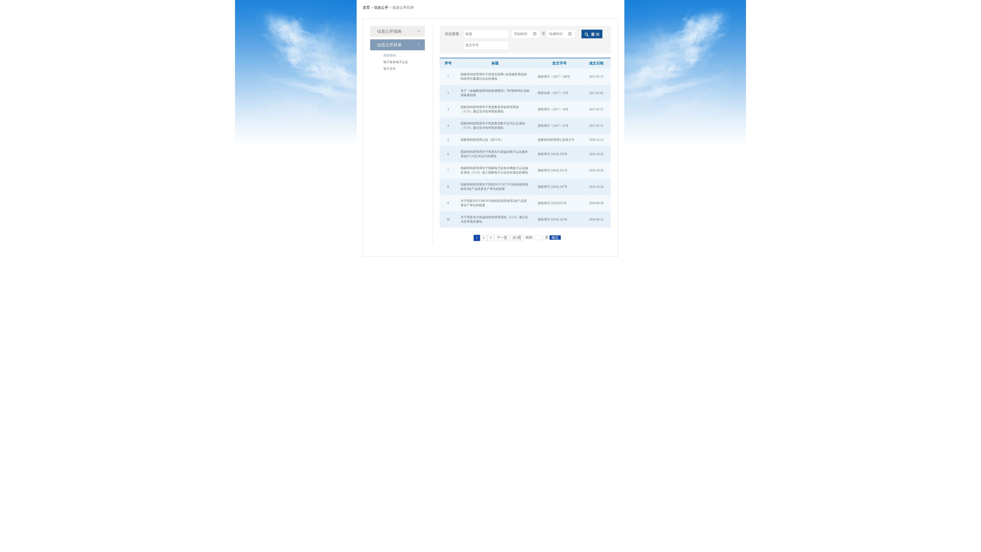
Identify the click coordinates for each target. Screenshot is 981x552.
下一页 (502, 238)
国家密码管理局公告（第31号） (482, 140)
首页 (366, 7)
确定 (555, 237)
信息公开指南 (389, 31)
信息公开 (381, 7)
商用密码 (389, 55)
